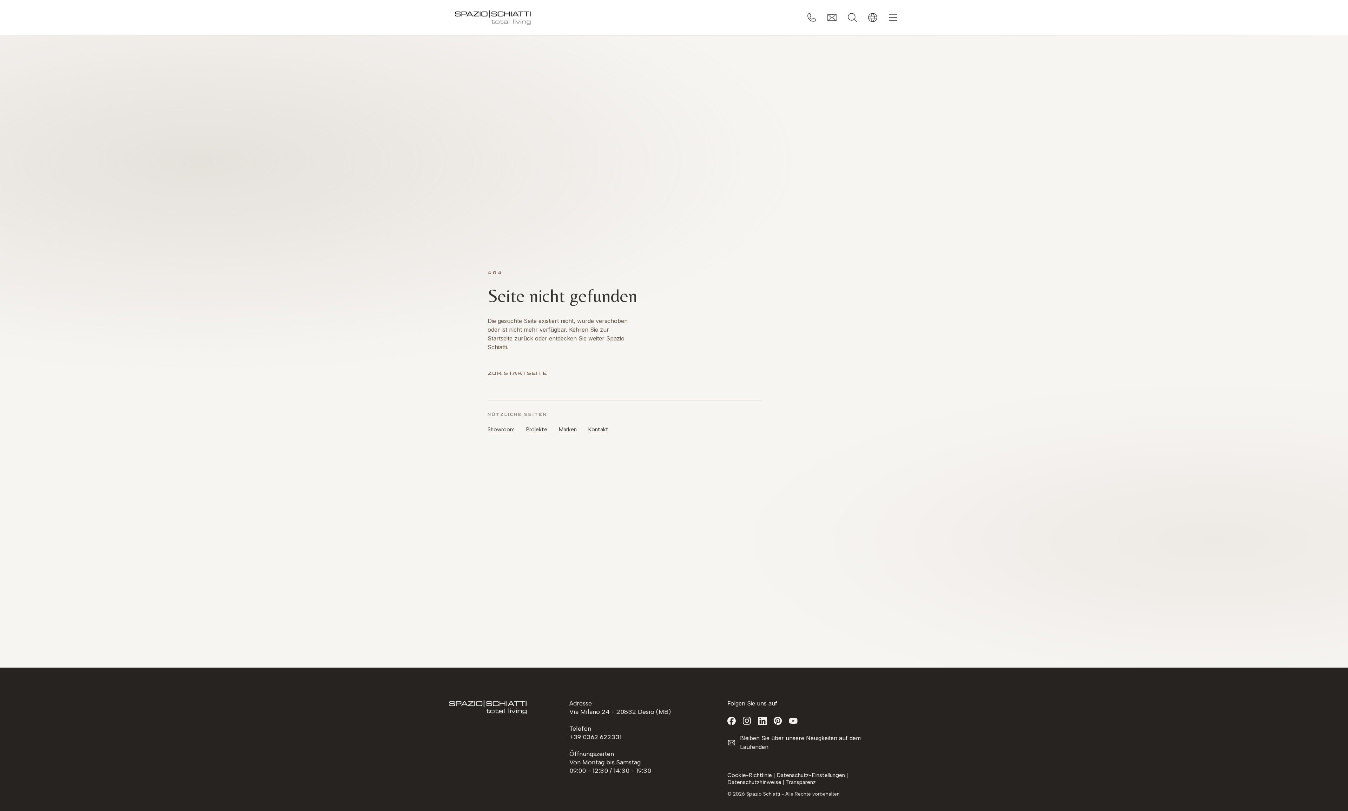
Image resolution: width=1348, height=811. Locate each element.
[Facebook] (731, 721)
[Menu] (893, 17)
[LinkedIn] (762, 721)
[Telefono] (811, 17)
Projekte (536, 429)
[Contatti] (832, 17)
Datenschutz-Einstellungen (811, 775)
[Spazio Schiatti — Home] (493, 17)
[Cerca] (852, 17)
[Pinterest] (778, 721)
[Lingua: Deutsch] (872, 17)
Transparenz (801, 782)
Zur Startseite (517, 373)
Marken (568, 429)
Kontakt (598, 429)
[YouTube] (793, 721)
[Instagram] (747, 721)
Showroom (501, 429)
